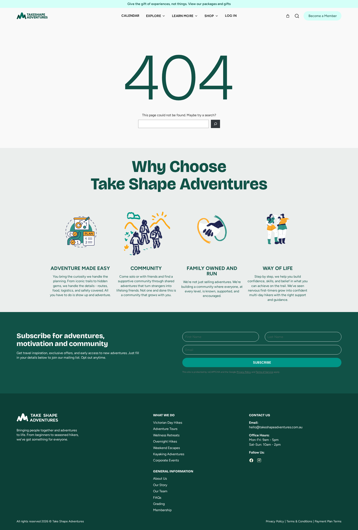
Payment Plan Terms (328, 521)
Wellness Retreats (166, 435)
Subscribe (262, 362)
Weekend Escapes (166, 448)
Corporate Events (166, 460)
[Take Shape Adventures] (32, 15)
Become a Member (322, 16)
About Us (160, 478)
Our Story (160, 485)
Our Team (160, 491)
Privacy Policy (244, 372)
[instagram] (259, 460)
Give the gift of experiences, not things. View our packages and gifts (179, 4)
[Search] (296, 15)
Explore (153, 16)
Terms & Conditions (299, 521)
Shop (209, 16)
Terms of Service (264, 372)
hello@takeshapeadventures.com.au (275, 427)
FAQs (157, 498)
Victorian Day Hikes (167, 423)
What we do (164, 415)
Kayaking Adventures (168, 454)
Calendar (130, 16)
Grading (159, 504)
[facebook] (251, 460)
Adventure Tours (165, 429)
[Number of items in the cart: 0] (287, 15)
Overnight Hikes (165, 441)
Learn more (182, 16)
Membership (162, 510)
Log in (231, 16)
